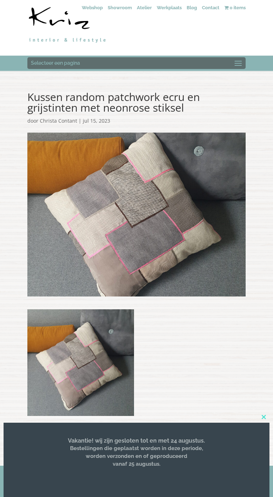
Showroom (120, 7)
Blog (192, 7)
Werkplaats (169, 7)
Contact (210, 7)
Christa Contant (58, 120)
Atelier (144, 7)
